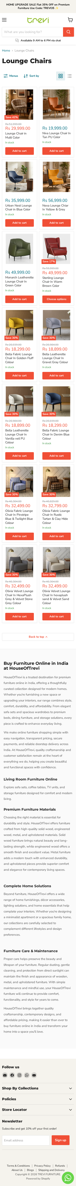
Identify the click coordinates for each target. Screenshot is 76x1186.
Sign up (60, 1140)
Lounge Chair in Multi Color (16, 135)
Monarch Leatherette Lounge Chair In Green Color (19, 281)
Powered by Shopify (38, 1179)
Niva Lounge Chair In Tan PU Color (56, 135)
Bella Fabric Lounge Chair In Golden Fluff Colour (19, 358)
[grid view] (60, 75)
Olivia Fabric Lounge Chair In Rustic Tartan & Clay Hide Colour (56, 517)
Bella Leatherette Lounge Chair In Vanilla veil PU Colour (17, 436)
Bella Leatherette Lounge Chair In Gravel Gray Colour (55, 358)
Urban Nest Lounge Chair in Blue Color (18, 207)
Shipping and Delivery (51, 1170)
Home (6, 50)
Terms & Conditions (18, 1166)
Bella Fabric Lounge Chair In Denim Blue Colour (56, 434)
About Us (17, 1170)
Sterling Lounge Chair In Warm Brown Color (53, 282)
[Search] (68, 32)
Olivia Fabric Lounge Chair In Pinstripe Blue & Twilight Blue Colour (19, 517)
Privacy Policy (42, 1166)
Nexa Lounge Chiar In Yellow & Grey (55, 207)
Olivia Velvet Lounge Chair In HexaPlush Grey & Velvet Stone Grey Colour (19, 597)
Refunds (60, 1166)
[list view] (69, 75)
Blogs (30, 1170)
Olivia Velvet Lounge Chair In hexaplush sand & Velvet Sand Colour (56, 597)
